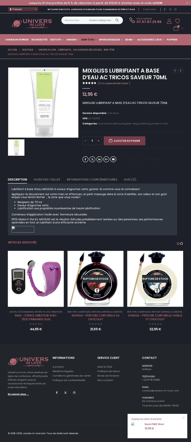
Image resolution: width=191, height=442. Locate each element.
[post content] (36, 279)
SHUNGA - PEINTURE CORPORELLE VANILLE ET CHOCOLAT (155, 317)
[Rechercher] (117, 20)
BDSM (128, 39)
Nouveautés (39, 39)
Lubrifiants (144, 123)
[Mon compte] (169, 21)
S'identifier (149, 9)
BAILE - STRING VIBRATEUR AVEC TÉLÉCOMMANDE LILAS (36, 317)
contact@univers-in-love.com (160, 390)
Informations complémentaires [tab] (92, 179)
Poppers (172, 39)
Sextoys (55, 39)
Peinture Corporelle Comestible (108, 312)
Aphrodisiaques (109, 39)
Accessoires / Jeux (149, 39)
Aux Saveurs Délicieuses (112, 123)
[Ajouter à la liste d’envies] (58, 256)
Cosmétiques (84, 312)
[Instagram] (175, 9)
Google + (106, 159)
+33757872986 (151, 380)
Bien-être (88, 39)
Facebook (85, 159)
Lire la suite (98, 303)
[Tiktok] (180, 9)
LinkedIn (99, 159)
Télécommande (25, 312)
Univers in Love (159, 123)
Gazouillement (92, 159)
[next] (180, 70)
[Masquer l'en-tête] (31, 23)
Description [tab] (17, 179)
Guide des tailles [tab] (47, 179)
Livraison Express (17, 39)
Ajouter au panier (127, 141)
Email (113, 159)
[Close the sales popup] (183, 417)
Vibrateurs (56, 312)
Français (17, 9)
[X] (170, 9)
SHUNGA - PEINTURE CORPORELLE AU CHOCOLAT (95, 317)
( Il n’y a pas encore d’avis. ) (114, 83)
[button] (178, 243)
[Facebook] (164, 9)
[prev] (175, 70)
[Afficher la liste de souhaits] (178, 21)
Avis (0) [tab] (130, 179)
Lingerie (71, 39)
